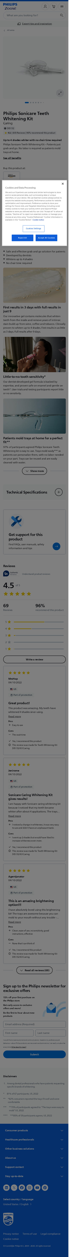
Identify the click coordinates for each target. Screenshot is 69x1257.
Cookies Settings (32, 230)
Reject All (21, 240)
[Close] (60, 183)
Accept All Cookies (45, 240)
